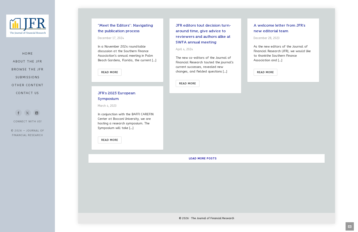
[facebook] (18, 112)
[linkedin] (36, 112)
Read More (109, 72)
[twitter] (27, 112)
